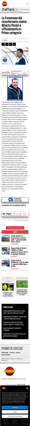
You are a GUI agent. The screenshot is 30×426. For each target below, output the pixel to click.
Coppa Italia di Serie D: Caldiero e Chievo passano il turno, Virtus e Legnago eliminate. (19, 251)
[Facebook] (3, 44)
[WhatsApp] (6, 44)
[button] (27, 388)
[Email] (10, 44)
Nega (15, 412)
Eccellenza (15, 268)
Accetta (15, 407)
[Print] (14, 44)
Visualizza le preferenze (15, 416)
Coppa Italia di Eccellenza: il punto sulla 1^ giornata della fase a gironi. (19, 263)
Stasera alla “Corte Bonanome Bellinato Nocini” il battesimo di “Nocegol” (22, 292)
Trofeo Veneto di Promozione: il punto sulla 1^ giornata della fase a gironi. (18, 239)
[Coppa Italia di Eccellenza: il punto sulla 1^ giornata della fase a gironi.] (6, 263)
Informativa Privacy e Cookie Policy (6, 421)
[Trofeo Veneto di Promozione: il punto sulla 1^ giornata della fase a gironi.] (6, 238)
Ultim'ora (14, 256)
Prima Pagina (15, 244)
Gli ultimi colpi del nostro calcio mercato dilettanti (8, 294)
